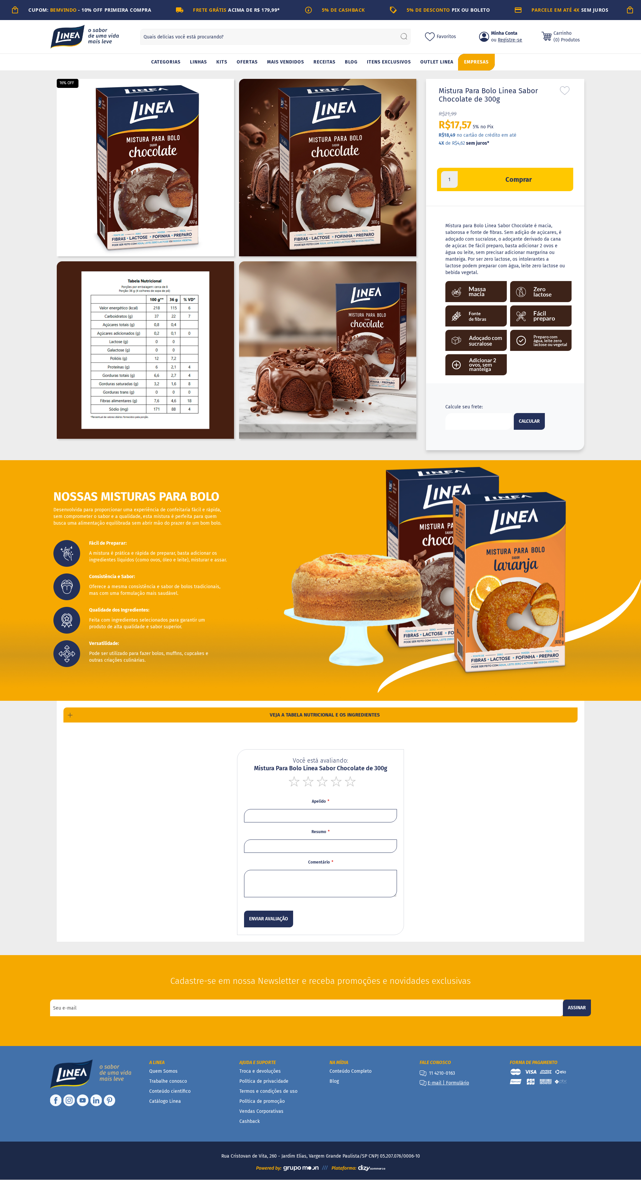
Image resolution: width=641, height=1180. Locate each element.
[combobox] (275, 37)
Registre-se (510, 40)
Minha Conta (504, 33)
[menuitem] (166, 62)
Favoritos (446, 36)
